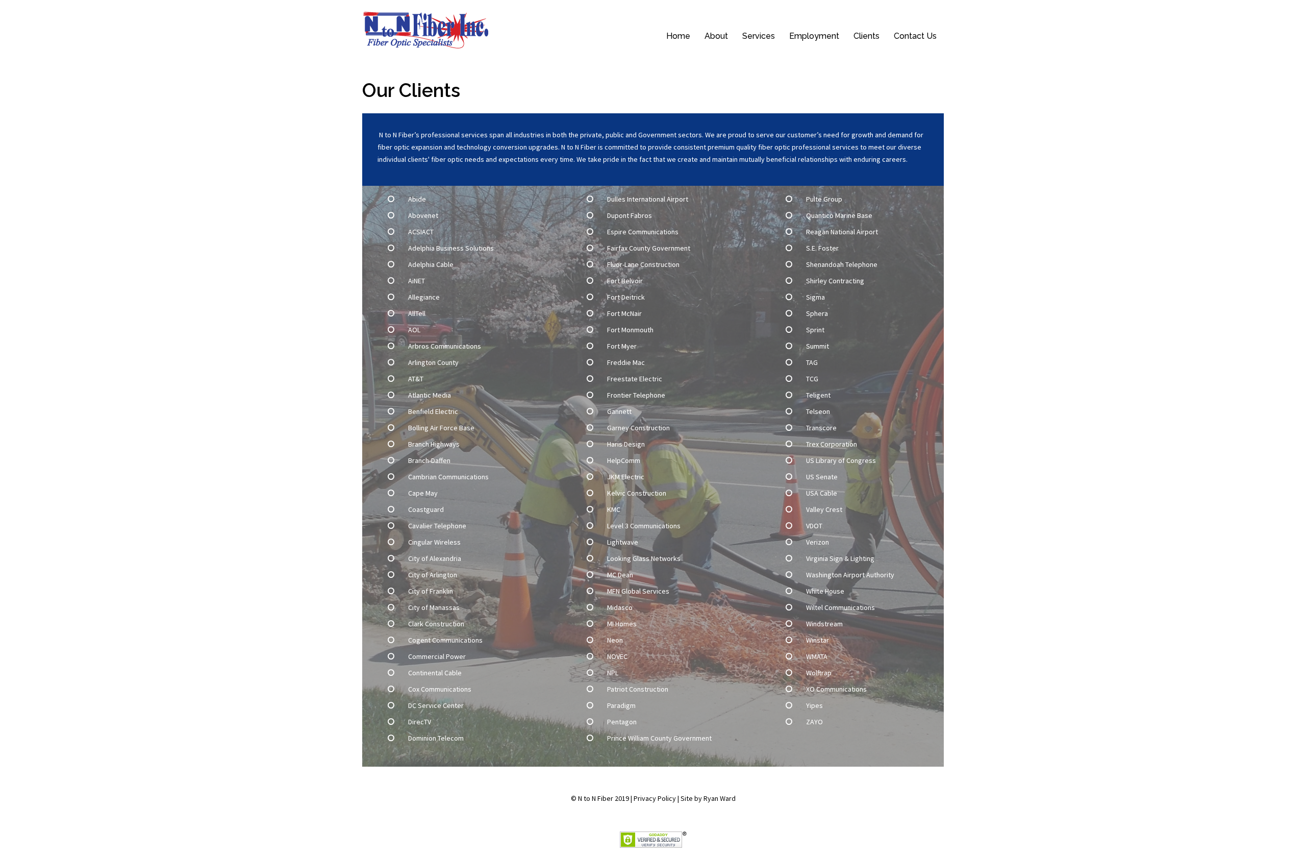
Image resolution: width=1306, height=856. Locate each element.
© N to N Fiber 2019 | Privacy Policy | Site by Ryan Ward (653, 798)
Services (758, 36)
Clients (866, 36)
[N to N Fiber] (427, 29)
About (716, 36)
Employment (814, 36)
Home (678, 36)
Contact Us (915, 36)
